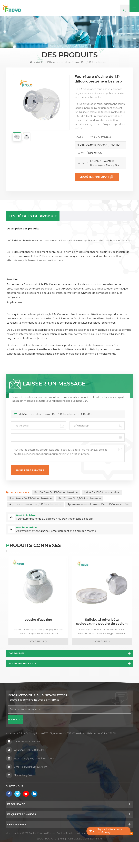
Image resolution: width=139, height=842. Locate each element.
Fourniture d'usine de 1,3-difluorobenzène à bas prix (61, 414)
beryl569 (27, 775)
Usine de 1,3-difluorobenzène (102, 492)
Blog (39, 838)
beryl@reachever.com (34, 766)
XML (62, 838)
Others (51, 62)
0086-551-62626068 (29, 741)
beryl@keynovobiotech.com (38, 758)
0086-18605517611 (36, 750)
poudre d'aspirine (38, 620)
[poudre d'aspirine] (37, 586)
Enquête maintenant (94, 176)
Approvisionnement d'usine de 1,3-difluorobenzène (98, 504)
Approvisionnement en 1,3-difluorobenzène (35, 504)
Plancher (51, 838)
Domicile (38, 62)
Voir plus (36, 641)
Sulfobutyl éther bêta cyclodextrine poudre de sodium (101, 622)
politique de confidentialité (85, 838)
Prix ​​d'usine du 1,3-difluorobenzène (79, 498)
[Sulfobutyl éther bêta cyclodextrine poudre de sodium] (101, 586)
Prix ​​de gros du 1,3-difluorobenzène (56, 492)
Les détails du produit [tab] (32, 216)
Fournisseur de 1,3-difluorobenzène (30, 498)
